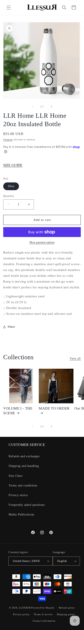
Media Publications (21, 514)
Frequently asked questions (27, 504)
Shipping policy (66, 614)
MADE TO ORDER (54, 408)
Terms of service (43, 614)
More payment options (42, 242)
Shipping (7, 139)
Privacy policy (21, 614)
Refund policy (67, 607)
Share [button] (11, 326)
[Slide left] (32, 106)
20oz (11, 186)
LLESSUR (25, 607)
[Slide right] (51, 106)
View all (75, 358)
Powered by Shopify (42, 607)
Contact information (44, 620)
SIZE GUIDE (12, 165)
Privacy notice (18, 495)
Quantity (8, 195)
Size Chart (16, 475)
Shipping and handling (24, 466)
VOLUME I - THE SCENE (17, 410)
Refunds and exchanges (24, 456)
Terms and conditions (23, 485)
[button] (8, 7)
